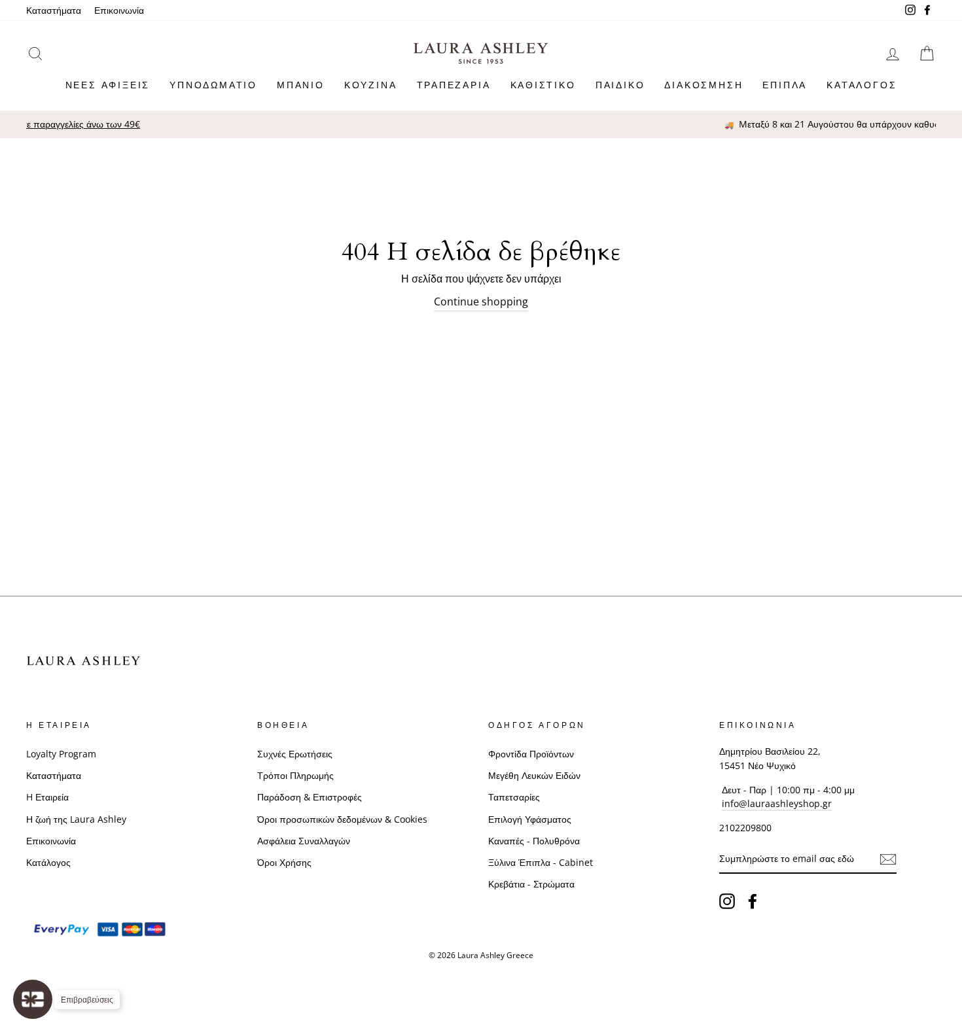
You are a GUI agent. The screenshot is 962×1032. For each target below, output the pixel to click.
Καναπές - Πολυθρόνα (534, 840)
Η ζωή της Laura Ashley (76, 819)
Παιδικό (620, 84)
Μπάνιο (301, 84)
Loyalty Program (61, 754)
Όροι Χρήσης (284, 862)
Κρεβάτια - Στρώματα (531, 884)
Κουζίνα (370, 84)
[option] (490, 124)
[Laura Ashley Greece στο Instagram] (727, 901)
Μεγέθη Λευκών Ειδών (534, 775)
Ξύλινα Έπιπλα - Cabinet (540, 862)
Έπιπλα (784, 84)
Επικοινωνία (119, 10)
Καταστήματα (53, 10)
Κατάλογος (862, 84)
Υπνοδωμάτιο (213, 84)
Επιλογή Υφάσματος (529, 819)
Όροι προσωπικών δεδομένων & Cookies (342, 819)
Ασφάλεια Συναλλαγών (303, 840)
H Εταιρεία (47, 797)
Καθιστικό (543, 84)
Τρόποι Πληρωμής (295, 775)
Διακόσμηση (703, 84)
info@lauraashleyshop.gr (777, 803)
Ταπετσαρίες (514, 797)
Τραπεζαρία (454, 84)
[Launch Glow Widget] (32, 999)
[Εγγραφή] (888, 859)
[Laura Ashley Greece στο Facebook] (752, 901)
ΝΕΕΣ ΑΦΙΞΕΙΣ (108, 84)
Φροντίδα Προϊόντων (531, 754)
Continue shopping (481, 301)
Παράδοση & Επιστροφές (309, 797)
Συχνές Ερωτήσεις (294, 754)
